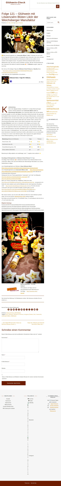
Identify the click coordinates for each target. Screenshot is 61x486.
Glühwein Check (53, 81)
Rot (56, 96)
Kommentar (5, 337)
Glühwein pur (50, 30)
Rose (54, 96)
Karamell (57, 88)
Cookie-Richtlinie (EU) (8, 406)
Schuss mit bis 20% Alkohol (53, 45)
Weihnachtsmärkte (50, 113)
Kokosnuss (56, 90)
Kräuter (31, 314)
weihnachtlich (50, 106)
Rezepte (49, 35)
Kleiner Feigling (50, 90)
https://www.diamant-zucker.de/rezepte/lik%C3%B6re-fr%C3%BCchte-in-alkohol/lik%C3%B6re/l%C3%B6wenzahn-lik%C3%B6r (19, 190)
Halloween (50, 88)
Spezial (48, 56)
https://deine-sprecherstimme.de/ (51, 135)
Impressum (8, 400)
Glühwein (11, 314)
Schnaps (49, 98)
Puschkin (51, 96)
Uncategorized (50, 59)
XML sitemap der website (9, 408)
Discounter (52, 70)
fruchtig (51, 74)
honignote (26, 314)
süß (55, 103)
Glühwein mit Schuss (18, 314)
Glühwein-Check (15, 2)
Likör (34, 314)
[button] (57, 6)
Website (3, 368)
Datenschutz (8, 402)
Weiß (55, 113)
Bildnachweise (8, 404)
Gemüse (56, 74)
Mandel (56, 92)
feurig (56, 72)
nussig (48, 94)
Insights (48, 33)
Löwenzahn (39, 314)
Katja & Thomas (19, 22)
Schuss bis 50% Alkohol (52, 38)
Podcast (55, 94)
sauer (58, 96)
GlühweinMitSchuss (51, 87)
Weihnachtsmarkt (53, 111)
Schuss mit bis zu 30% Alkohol (13, 312)
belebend (56, 69)
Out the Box (33, 483)
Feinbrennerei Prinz (51, 72)
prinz (48, 96)
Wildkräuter (13, 316)
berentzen (48, 70)
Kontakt (8, 398)
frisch (6, 314)
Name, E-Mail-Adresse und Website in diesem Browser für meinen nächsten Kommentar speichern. (23, 377)
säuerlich (52, 103)
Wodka (48, 115)
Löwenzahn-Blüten (6, 316)
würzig (51, 115)
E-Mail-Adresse (6, 361)
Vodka (53, 105)
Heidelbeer (54, 88)
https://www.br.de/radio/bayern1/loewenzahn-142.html (18, 185)
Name (3, 354)
